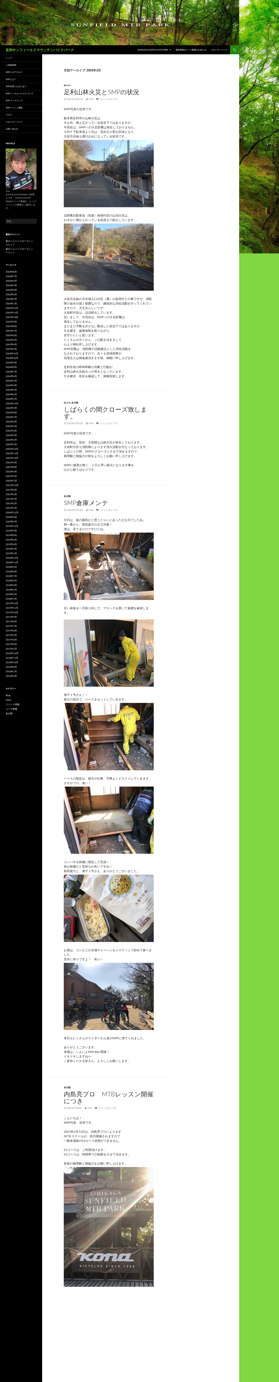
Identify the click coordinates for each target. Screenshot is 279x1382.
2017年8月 (11, 621)
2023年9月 (11, 408)
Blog (67, 85)
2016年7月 (11, 671)
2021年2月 (11, 503)
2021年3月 (11, 498)
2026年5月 (11, 285)
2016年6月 (11, 676)
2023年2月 (11, 439)
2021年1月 (11, 507)
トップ (9, 58)
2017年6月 (11, 630)
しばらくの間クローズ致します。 (105, 412)
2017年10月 (12, 612)
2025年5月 (11, 339)
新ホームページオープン (18, 241)
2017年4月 (11, 639)
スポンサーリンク (219, 49)
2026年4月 (11, 289)
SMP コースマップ (14, 100)
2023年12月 (12, 403)
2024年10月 (12, 358)
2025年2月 (11, 348)
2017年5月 (11, 635)
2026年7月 (11, 276)
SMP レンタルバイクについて (19, 93)
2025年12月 (12, 308)
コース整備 (11, 708)
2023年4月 (11, 430)
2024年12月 (12, 353)
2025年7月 (11, 330)
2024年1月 (11, 398)
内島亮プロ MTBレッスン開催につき (108, 1097)
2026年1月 (11, 303)
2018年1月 (11, 598)
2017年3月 (11, 644)
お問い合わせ (12, 129)
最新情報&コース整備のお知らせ (191, 49)
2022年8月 (11, 467)
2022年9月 (11, 462)
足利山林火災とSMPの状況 (101, 92)
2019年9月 (11, 530)
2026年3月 (11, 294)
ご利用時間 (11, 65)
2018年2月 (11, 594)
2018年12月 (12, 557)
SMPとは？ (11, 79)
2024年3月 (11, 389)
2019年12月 (12, 526)
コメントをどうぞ (108, 99)
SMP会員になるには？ (16, 86)
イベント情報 (12, 704)
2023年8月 (11, 412)
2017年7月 (11, 626)
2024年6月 (11, 376)
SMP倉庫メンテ (86, 502)
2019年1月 (11, 553)
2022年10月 (12, 458)
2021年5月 (11, 494)
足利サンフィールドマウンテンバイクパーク (40, 50)
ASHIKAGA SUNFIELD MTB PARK (153, 49)
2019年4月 (11, 544)
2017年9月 (11, 616)
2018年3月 (11, 589)
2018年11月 (12, 562)
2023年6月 (11, 421)
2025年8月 (11, 326)
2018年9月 (11, 567)
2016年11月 (12, 657)
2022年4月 (11, 471)
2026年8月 (11, 271)
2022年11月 (12, 453)
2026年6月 (11, 280)
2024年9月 (11, 362)
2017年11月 (12, 607)
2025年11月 (12, 312)
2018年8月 (11, 571)
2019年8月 (11, 535)
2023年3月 (11, 435)
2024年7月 (11, 371)
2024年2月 (11, 394)
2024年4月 (11, 385)
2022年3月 (11, 476)
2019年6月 (11, 539)
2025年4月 (11, 344)
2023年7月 (11, 417)
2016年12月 (12, 653)
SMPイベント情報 (14, 107)
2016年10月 (12, 662)
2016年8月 (11, 666)
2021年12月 (12, 485)
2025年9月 (11, 321)
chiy (91, 99)
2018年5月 (11, 580)
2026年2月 (11, 299)
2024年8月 (11, 367)
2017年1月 (11, 648)
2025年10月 (12, 317)
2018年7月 (11, 576)
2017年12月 (12, 603)
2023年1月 (11, 444)
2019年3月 (11, 548)
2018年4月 (11, 585)
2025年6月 (11, 335)
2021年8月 (11, 489)
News (9, 699)
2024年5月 (11, 380)
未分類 (74, 402)
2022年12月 (12, 448)
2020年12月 (12, 512)
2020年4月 (11, 517)
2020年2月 (11, 521)
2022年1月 (11, 480)
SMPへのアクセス (14, 72)
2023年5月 (11, 426)
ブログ (9, 114)
